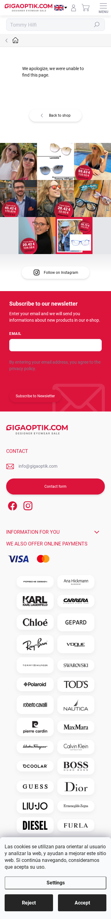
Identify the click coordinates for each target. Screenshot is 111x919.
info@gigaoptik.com (37, 466)
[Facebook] (11, 504)
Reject (29, 903)
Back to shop (60, 115)
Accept (82, 903)
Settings (56, 883)
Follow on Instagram (61, 272)
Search (97, 25)
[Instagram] (27, 504)
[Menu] (103, 7)
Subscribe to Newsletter (35, 396)
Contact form (55, 486)
